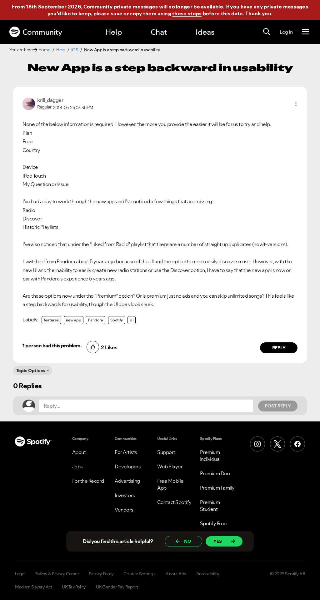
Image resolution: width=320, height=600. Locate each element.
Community (42, 32)
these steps (187, 13)
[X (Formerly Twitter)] (277, 443)
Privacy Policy (101, 574)
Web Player (169, 466)
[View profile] (28, 103)
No (187, 541)
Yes (217, 541)
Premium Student (210, 505)
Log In (286, 31)
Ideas (205, 32)
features (51, 320)
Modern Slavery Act (33, 587)
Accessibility (207, 574)
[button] (296, 103)
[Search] (266, 32)
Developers (128, 466)
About (79, 452)
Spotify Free (213, 523)
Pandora (95, 320)
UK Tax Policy (74, 587)
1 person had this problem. (52, 345)
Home (44, 50)
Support (166, 452)
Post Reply (278, 406)
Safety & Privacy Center (57, 574)
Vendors (124, 509)
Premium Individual (210, 455)
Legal (20, 574)
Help (114, 32)
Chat (159, 32)
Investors (125, 495)
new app (73, 320)
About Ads (176, 574)
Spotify (116, 320)
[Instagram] (257, 443)
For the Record (88, 480)
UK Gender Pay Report (117, 587)
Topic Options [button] (30, 370)
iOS (74, 50)
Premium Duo (215, 473)
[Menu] (305, 32)
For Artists (126, 452)
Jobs (77, 466)
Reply (279, 348)
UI (131, 320)
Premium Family (217, 487)
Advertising (127, 480)
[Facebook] (297, 443)
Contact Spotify (174, 502)
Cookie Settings (139, 574)
